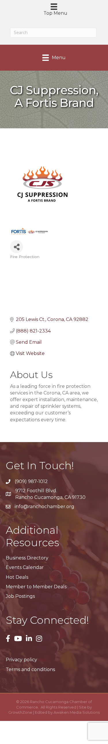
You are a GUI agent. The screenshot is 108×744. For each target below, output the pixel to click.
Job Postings (20, 596)
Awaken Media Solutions (77, 712)
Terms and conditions (30, 669)
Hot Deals (17, 577)
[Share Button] (16, 246)
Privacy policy (21, 659)
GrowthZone (20, 712)
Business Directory (27, 558)
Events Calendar (25, 567)
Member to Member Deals (36, 586)
